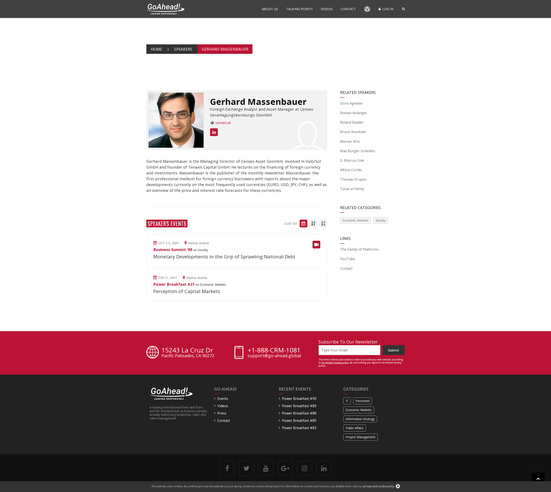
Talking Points (299, 9)
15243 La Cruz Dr (187, 353)
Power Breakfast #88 (299, 413)
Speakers (183, 49)
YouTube (347, 258)
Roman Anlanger (353, 112)
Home (156, 49)
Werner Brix (350, 141)
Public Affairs (355, 428)
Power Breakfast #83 (299, 427)
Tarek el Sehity (352, 188)
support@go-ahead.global (274, 355)
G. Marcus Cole (352, 160)
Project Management (360, 437)
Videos (327, 9)
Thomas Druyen (353, 179)
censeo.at (223, 122)
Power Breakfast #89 (299, 406)
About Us (270, 9)
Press (221, 413)
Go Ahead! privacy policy (335, 362)
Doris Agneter (351, 103)
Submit (393, 350)
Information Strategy (360, 419)
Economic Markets (355, 220)
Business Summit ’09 (172, 249)
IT (347, 401)
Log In (387, 9)
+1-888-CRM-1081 (274, 350)
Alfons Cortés (351, 170)
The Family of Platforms (359, 249)
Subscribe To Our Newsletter (348, 342)
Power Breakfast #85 (299, 420)
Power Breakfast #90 (299, 398)
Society (381, 220)
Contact (348, 9)
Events (222, 398)
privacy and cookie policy (378, 486)
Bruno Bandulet (353, 131)
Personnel (363, 401)
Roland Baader (352, 122)
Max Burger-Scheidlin (357, 151)
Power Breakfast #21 (174, 284)
